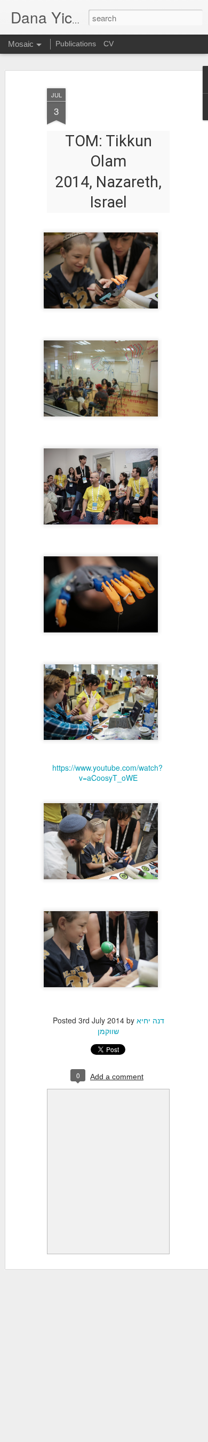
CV (108, 43)
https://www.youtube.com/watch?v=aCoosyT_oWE (107, 772)
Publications (75, 43)
